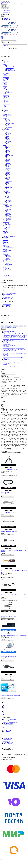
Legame (5, 84)
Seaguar (8, 116)
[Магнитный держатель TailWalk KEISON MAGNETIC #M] (8, 569)
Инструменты (6, 246)
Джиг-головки (7, 234)
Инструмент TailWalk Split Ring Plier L (10, 469)
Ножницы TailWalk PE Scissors (8, 616)
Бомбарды (5, 232)
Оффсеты (5, 241)
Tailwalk (5, 102)
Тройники (5, 243)
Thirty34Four (6, 104)
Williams (8, 143)
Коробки (5, 254)
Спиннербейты (7, 219)
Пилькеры (5, 191)
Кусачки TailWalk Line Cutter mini (9, 531)
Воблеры (5, 169)
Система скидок (7, 305)
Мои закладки (6, 741)
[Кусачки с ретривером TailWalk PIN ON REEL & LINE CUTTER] (8, 549)
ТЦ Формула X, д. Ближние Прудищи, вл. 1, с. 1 (12, 3)
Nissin (4, 88)
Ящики (5, 252)
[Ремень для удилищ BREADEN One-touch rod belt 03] (8, 633)
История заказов (7, 739)
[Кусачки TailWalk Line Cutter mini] (8, 530)
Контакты (3, 39)
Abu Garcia (6, 61)
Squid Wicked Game (11, 70)
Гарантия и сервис (7, 298)
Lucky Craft (9, 181)
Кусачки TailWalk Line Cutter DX (8, 512)
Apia (7, 146)
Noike (7, 215)
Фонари (5, 251)
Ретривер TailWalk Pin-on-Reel (8, 676)
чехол (8, 327)
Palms (4, 93)
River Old (8, 141)
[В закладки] (14, 475)
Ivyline (5, 82)
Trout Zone (8, 209)
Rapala (7, 182)
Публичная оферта (8, 297)
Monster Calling (10, 68)
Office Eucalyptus (10, 139)
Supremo (5, 101)
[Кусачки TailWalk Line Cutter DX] (8, 511)
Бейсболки (6, 268)
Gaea (7, 154)
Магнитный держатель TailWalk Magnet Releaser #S (13, 594)
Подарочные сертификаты (9, 331)
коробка (10, 326)
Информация (6, 290)
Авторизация (6, 10)
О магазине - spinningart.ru (9, 293)
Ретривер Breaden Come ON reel (8, 656)
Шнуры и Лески (7, 114)
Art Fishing (8, 133)
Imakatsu (8, 178)
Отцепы (5, 249)
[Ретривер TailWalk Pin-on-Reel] (8, 675)
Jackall (7, 179)
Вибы (4, 145)
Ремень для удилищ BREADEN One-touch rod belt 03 (13, 635)
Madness (8, 160)
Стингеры (5, 242)
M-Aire (5, 86)
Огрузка (5, 231)
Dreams (8, 89)
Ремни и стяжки (7, 250)
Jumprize (8, 157)
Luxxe (7, 78)
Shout (7, 195)
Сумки (5, 260)
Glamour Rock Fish (10, 66)
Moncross (8, 259)
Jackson (5, 83)
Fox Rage (8, 200)
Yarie (4, 109)
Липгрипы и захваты (8, 247)
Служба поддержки (8, 301)
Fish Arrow (8, 214)
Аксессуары (6, 245)
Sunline (8, 119)
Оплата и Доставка (8, 294)
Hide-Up (5, 80)
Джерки (5, 188)
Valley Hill (5, 105)
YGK (7, 124)
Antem (7, 132)
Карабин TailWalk (5, 492)
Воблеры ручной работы (12, 184)
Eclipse (5, 75)
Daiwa (4, 74)
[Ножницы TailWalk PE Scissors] (8, 615)
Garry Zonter (9, 264)
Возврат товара (7, 304)
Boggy (5, 64)
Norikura (8, 163)
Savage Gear (6, 96)
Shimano (5, 97)
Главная (5, 317)
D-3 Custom (6, 73)
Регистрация (6, 12)
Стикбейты (6, 222)
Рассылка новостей (8, 743)
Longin (8, 159)
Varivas (8, 120)
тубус (5, 327)
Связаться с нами (7, 306)
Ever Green (9, 152)
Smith (4, 98)
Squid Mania (6, 100)
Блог (2, 38)
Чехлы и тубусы (7, 261)
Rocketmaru (9, 69)
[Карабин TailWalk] (8, 491)
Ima (7, 156)
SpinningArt (9, 92)
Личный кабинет (7, 275)
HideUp (8, 177)
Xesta (4, 107)
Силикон (5, 204)
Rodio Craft (6, 95)
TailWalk (8, 265)
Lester (7, 91)
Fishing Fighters (10, 123)
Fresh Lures (9, 205)
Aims (4, 62)
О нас (2, 36)
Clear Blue (8, 211)
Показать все (4, 382)
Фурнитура (6, 237)
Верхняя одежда (7, 269)
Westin (5, 106)
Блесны (5, 130)
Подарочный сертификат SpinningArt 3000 (11, 695)
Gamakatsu (6, 77)
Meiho (7, 258)
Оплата (2, 37)
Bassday (8, 147)
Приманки (6, 129)
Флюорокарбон (7, 115)
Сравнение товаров (8, 742)
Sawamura (8, 218)
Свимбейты (6, 199)
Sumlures (8, 168)
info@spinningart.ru (5, 2)
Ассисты (5, 238)
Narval (5, 87)
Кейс (11, 327)
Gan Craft (5, 79)
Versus (14, 327)
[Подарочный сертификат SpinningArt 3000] (8, 694)
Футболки (5, 272)
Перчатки (5, 270)
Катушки (5, 110)
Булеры (5, 233)
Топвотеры (6, 228)
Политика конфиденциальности (11, 295)
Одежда (5, 267)
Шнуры (5, 118)
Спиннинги (6, 60)
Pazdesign (8, 164)
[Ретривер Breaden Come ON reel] (8, 655)
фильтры (3, 328)
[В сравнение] (16, 475)
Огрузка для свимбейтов (9, 236)
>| (3, 714)
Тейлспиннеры (7, 225)
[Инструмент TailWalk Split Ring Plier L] (8, 468)
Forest (7, 137)
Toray (7, 128)
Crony (4, 71)
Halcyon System (10, 155)
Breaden (5, 65)
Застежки (5, 240)
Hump (7, 138)
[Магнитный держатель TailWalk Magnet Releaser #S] (8, 593)
